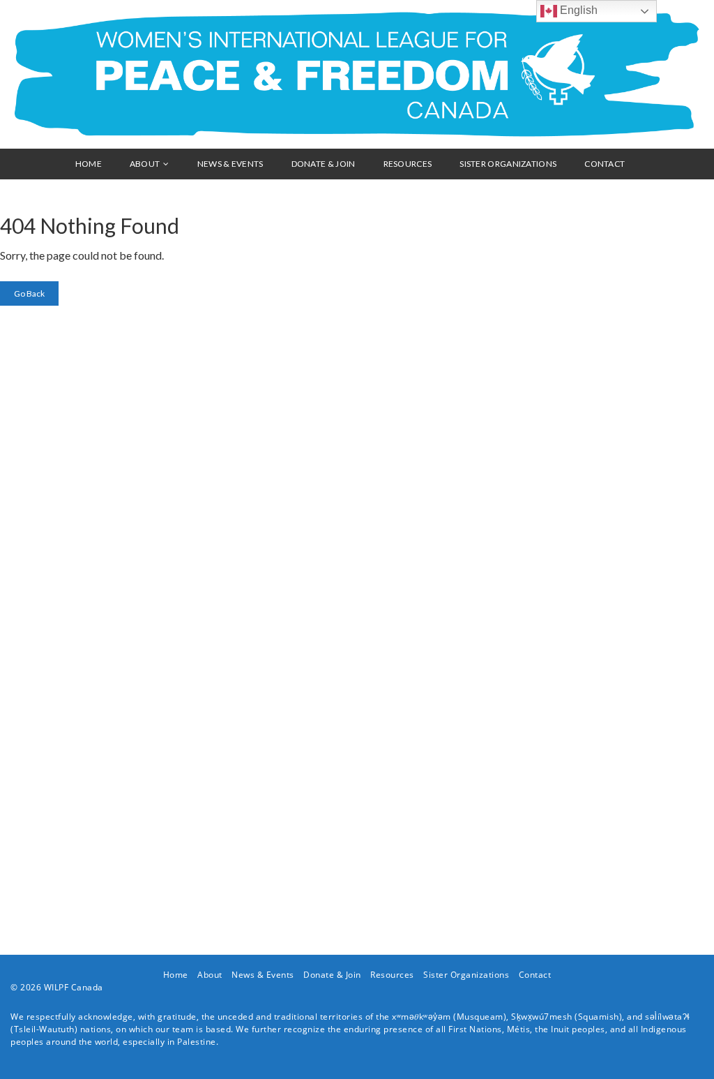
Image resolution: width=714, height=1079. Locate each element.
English (577, 10)
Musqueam (480, 1016)
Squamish (598, 1016)
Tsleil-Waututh (44, 1029)
